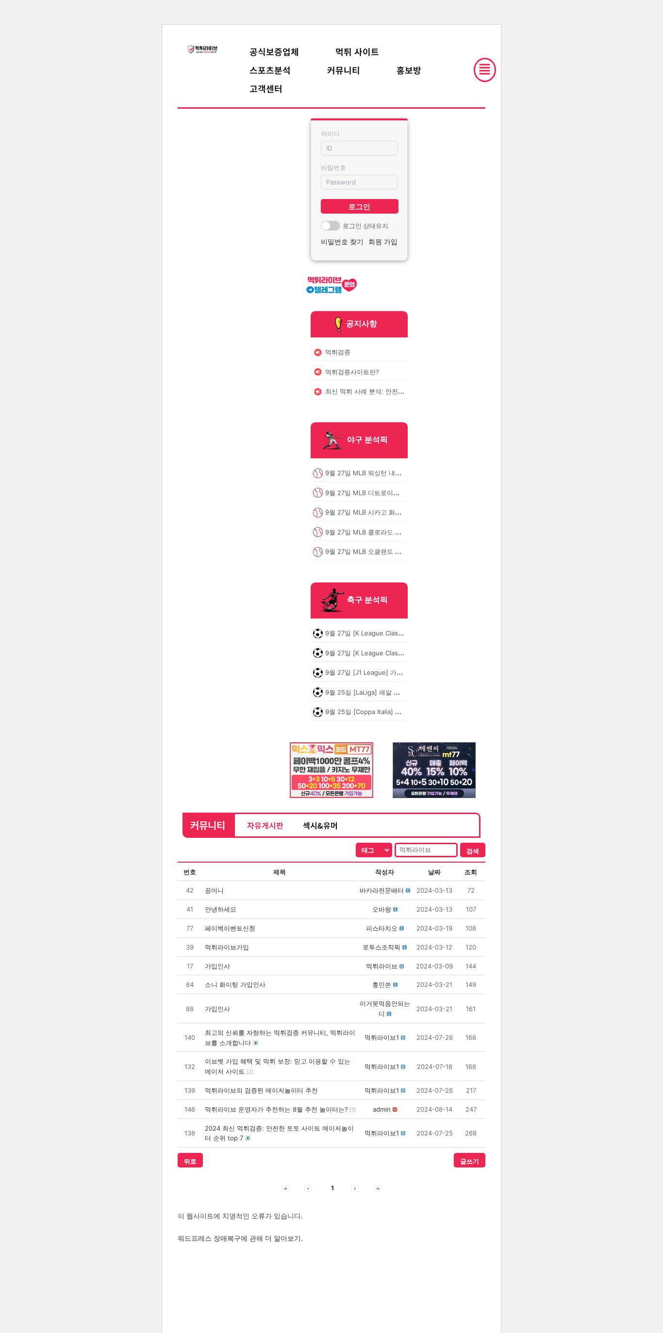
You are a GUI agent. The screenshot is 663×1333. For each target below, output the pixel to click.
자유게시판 (265, 825)
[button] (382, 890)
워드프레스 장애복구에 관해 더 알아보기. (240, 1238)
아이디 (330, 133)
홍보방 (409, 70)
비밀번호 (333, 167)
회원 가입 (383, 241)
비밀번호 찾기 (342, 241)
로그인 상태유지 (365, 226)
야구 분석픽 (367, 440)
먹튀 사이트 (357, 51)
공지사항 (361, 323)
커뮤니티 (343, 70)
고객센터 (265, 88)
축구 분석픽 (367, 600)
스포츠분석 (270, 70)
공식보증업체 (274, 51)
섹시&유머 (320, 825)
